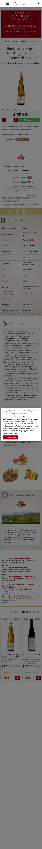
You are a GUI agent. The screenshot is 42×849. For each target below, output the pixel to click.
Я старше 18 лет (11, 437)
